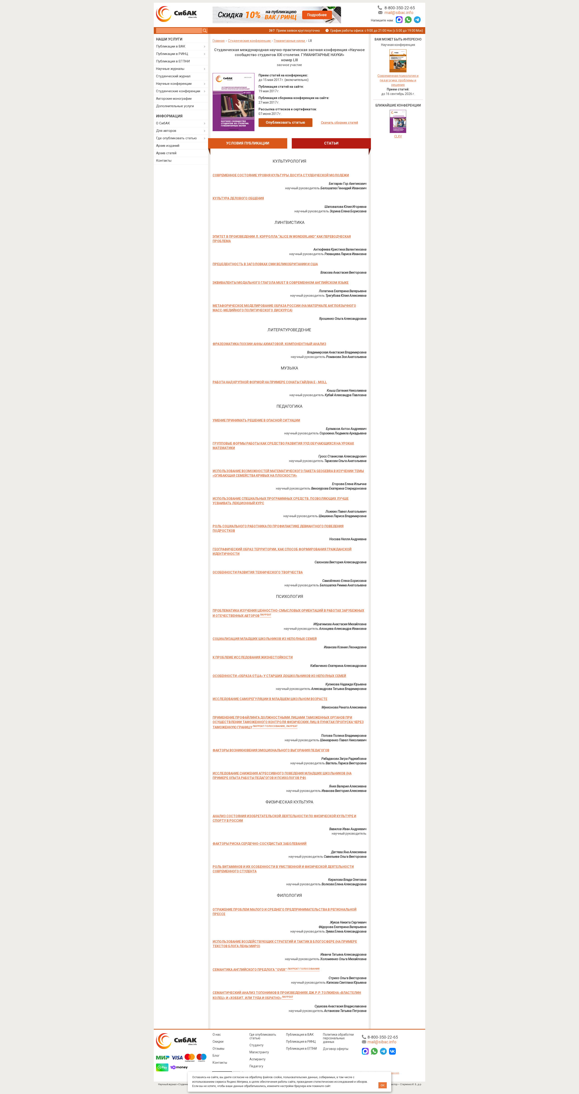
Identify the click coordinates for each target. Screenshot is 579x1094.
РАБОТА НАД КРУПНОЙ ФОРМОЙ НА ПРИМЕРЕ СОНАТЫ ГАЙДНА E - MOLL (270, 382)
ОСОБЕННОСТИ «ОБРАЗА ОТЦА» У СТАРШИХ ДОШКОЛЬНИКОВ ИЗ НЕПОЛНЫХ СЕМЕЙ (279, 676)
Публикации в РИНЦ (172, 54)
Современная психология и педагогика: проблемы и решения (397, 80)
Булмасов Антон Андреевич (346, 429)
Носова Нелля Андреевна (347, 539)
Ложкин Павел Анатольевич (345, 511)
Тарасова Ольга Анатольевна (345, 461)
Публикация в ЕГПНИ (173, 61)
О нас (217, 1034)
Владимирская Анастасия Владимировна (336, 352)
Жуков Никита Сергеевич (348, 922)
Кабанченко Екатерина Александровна (338, 666)
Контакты (163, 161)
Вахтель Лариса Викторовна (346, 763)
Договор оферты (335, 1049)
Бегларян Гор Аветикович (347, 183)
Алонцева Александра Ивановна (342, 628)
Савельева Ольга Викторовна (345, 856)
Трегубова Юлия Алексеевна (345, 295)
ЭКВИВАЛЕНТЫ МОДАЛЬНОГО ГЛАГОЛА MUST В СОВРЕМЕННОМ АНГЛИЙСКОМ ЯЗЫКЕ (281, 282)
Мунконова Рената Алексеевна (344, 707)
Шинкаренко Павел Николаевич (343, 740)
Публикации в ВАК (170, 46)
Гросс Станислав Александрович (342, 456)
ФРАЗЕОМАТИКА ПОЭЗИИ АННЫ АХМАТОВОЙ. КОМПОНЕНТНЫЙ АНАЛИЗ (269, 344)
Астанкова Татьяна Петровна (345, 1011)
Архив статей (166, 153)
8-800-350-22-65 (399, 7)
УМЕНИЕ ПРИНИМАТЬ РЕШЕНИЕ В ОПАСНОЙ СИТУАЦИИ (256, 420)
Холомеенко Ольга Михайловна (343, 959)
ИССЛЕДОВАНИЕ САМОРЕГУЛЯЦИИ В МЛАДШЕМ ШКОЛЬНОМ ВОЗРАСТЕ (270, 699)
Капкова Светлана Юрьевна (346, 982)
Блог (216, 1055)
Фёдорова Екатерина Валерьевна (342, 927)
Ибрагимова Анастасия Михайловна (339, 624)
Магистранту (259, 1052)
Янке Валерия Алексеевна (347, 786)
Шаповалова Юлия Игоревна (345, 206)
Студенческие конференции (178, 91)
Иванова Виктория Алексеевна (344, 791)
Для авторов (166, 131)
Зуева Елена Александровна (346, 931)
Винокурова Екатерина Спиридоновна (338, 488)
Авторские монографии (174, 98)
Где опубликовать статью (176, 138)
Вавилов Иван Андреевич (347, 829)
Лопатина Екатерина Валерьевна (342, 291)
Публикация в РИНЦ (301, 1041)
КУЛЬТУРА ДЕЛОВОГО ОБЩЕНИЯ (238, 198)
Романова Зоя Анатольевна (346, 357)
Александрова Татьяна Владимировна (338, 689)
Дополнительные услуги (175, 106)
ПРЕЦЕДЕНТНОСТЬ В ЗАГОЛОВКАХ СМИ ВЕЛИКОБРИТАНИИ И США (265, 264)
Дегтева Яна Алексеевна (348, 852)
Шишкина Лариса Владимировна (342, 516)
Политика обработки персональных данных (338, 1038)
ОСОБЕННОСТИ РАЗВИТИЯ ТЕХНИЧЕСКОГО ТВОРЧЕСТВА (258, 572)
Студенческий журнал (173, 76)
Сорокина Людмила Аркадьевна (343, 433)
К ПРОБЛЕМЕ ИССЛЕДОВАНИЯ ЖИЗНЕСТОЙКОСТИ (253, 657)
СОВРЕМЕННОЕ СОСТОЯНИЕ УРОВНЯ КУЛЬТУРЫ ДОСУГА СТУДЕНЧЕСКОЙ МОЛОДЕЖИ (281, 175)
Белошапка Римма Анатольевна (343, 585)
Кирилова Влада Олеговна (347, 879)
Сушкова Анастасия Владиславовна (340, 1006)
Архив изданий (167, 146)
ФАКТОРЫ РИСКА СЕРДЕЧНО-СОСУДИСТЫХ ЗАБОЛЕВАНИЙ (259, 843)
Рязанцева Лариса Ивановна (345, 254)
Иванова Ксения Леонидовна (345, 647)
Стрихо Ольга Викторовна (347, 978)
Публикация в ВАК (300, 1034)
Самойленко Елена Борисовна (344, 581)
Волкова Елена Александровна (344, 884)
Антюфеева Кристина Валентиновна (339, 249)
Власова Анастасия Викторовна (343, 272)
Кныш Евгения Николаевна (346, 390)
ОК (382, 1085)
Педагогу (256, 1066)
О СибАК (163, 123)
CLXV (398, 136)
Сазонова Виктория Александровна (340, 562)
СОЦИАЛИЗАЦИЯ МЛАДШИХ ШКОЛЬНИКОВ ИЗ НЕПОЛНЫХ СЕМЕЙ (265, 639)
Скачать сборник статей (339, 122)
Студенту (256, 1045)
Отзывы (218, 1048)
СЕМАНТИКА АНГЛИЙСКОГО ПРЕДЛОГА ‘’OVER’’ (266, 969)
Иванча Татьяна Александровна (343, 954)
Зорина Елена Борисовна (348, 211)
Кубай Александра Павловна (345, 395)
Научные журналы (170, 69)
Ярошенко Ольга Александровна (342, 318)
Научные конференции (174, 84)
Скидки (218, 1041)
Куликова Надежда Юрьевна (345, 684)
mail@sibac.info (398, 12)
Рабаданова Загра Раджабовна (343, 758)
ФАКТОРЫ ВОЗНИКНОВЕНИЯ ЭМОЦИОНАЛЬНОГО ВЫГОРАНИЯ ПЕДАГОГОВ (271, 750)
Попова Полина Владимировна (343, 735)
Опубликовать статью (285, 122)
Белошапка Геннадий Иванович (343, 188)
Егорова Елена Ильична (349, 484)
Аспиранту (257, 1059)
